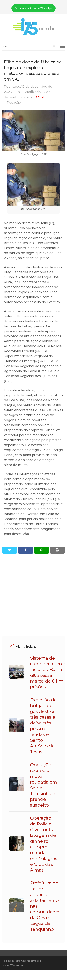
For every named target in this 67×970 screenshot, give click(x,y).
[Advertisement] (33, 597)
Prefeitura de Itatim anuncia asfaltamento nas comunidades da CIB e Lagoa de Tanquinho (45, 906)
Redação (14, 103)
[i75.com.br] (33, 26)
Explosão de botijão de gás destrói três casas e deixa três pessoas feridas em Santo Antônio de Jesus (43, 725)
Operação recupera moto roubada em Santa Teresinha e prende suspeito (43, 785)
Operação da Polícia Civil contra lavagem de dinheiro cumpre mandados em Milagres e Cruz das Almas (43, 844)
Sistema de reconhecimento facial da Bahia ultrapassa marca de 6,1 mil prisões (48, 672)
